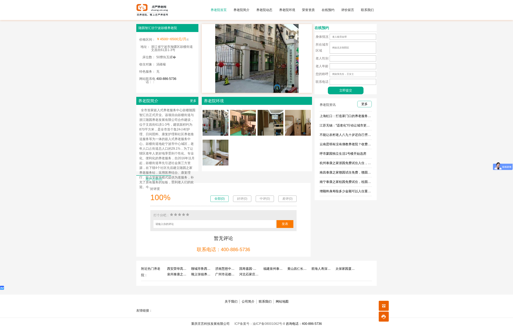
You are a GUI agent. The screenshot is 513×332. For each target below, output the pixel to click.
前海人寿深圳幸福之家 (321, 268)
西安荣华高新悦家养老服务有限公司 (177, 268)
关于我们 (231, 301)
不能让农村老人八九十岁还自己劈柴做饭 (348, 134)
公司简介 (248, 301)
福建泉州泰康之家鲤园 (273, 268)
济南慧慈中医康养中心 (225, 268)
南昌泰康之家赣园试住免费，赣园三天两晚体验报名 (356, 172)
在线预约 (328, 10)
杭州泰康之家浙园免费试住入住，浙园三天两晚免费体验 (360, 163)
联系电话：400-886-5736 (223, 249)
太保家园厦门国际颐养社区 (345, 268)
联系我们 (367, 10)
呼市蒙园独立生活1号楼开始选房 (343, 153)
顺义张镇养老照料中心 (201, 274)
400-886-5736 (166, 78)
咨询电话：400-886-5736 (304, 323)
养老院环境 (287, 10)
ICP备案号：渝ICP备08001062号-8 (260, 323)
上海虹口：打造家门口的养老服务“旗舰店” (349, 116)
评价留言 (347, 10)
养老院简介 (241, 10)
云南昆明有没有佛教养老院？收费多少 (347, 144)
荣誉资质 (308, 10)
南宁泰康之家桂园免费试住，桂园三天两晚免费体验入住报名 (363, 182)
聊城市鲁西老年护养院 (201, 268)
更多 (193, 100)
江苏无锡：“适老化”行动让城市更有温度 (348, 125)
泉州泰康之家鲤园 (177, 274)
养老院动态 (264, 10)
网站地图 (282, 301)
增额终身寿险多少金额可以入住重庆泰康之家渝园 (355, 191)
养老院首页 (219, 10)
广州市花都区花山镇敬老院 (225, 274)
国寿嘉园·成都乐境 (249, 268)
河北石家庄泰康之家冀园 (249, 274)
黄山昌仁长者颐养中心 (297, 268)
